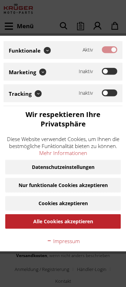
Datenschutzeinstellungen (63, 166)
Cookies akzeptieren (63, 203)
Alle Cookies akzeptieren (63, 221)
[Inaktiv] (109, 71)
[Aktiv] (109, 49)
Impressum (66, 240)
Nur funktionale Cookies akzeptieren (63, 184)
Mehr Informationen (63, 152)
